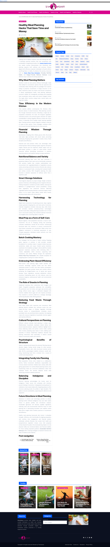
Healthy (67, 64)
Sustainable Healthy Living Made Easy (23, 469)
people (66, 69)
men (87, 67)
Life (62, 67)
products (71, 69)
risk (88, 69)
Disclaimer (82, 544)
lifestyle (66, 67)
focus (57, 61)
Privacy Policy (89, 544)
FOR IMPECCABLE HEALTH (27, 16)
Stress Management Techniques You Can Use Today (67, 45)
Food (61, 61)
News (62, 69)
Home (20, 16)
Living (71, 67)
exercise (76, 58)
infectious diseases (83, 64)
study (62, 72)
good (73, 61)
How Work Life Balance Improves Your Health (65, 39)
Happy (88, 61)
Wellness (75, 72)
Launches (57, 67)
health (57, 64)
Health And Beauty (44, 12)
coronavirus (77, 56)
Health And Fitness (32, 12)
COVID (83, 56)
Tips (66, 72)
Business (62, 56)
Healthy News (22, 12)
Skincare (57, 72)
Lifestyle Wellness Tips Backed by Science (64, 33)
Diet (56, 58)
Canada (67, 56)
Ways (70, 72)
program (76, 69)
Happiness (82, 61)
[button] (91, 12)
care (72, 56)
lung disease (77, 67)
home (76, 64)
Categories (45, 519)
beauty (57, 56)
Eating (72, 58)
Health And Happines (65, 12)
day (87, 56)
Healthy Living (54, 12)
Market (83, 67)
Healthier (62, 64)
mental (57, 69)
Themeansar (41, 544)
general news (66, 61)
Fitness (86, 58)
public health (82, 69)
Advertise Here (68, 544)
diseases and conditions (64, 58)
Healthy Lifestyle (77, 12)
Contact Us (75, 544)
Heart (72, 64)
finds (82, 58)
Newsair (35, 544)
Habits (77, 61)
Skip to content (3, 1)
